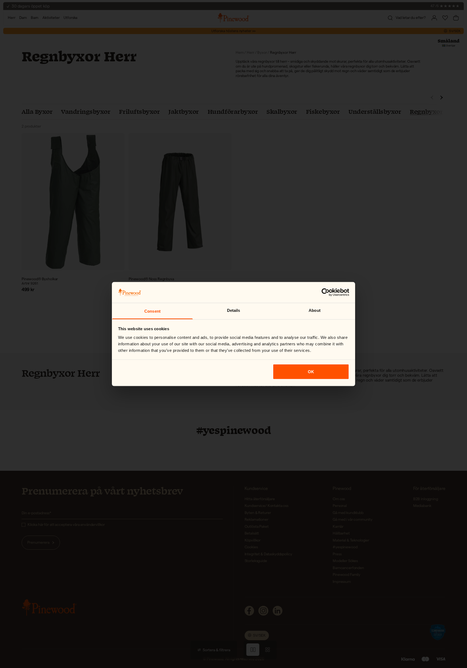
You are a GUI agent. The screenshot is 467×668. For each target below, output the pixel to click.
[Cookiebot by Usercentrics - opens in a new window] (325, 292)
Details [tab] (233, 310)
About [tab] (315, 310)
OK (311, 371)
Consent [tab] (152, 311)
